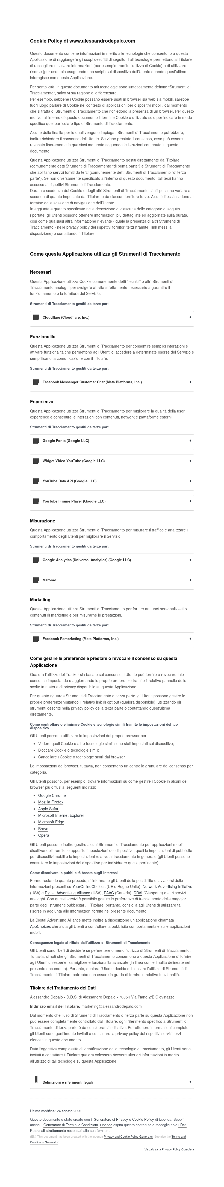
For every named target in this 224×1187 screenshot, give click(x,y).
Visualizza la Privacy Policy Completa (169, 1149)
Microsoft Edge (51, 821)
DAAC (109, 892)
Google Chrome (52, 795)
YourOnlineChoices (88, 886)
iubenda (106, 1124)
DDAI (138, 892)
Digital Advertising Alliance (67, 892)
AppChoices (40, 926)
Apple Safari (48, 808)
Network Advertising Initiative (167, 886)
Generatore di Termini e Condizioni (70, 1124)
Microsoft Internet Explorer (61, 815)
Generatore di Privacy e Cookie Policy (124, 1119)
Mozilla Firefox (50, 802)
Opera (43, 835)
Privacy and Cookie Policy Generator (128, 1136)
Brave (43, 828)
